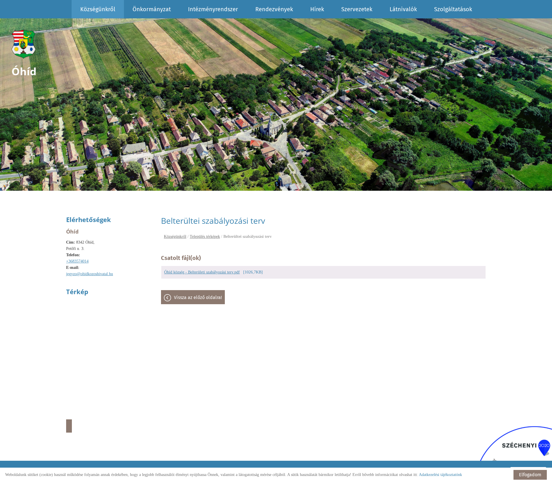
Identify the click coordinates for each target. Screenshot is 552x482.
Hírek (317, 9)
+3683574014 (77, 261)
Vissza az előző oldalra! (198, 297)
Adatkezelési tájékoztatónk (440, 475)
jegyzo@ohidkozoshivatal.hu (89, 274)
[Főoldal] (24, 44)
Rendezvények (274, 9)
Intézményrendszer (213, 9)
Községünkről (97, 9)
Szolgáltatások (453, 9)
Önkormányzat (152, 9)
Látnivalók (403, 9)
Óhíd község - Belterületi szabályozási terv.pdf (202, 272)
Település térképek (205, 236)
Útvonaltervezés (69, 426)
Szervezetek (356, 9)
